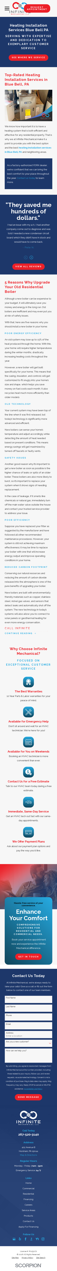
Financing (28, 1199)
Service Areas (28, 1210)
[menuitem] (15, 1257)
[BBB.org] (31, 1239)
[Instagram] (43, 1239)
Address (9, 1033)
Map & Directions (28, 1155)
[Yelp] (19, 1239)
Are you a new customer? (17, 1042)
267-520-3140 (28, 1134)
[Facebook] (25, 1239)
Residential (28, 1194)
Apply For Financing (28, 1227)
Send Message (28, 1097)
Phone (9, 1015)
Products (28, 1216)
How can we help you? (16, 1050)
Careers (28, 1205)
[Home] (20, 8)
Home (29, 1183)
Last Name (10, 1006)
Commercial (28, 1188)
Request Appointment (37, 8)
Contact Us (28, 1221)
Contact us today (26, 178)
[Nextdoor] (37, 1239)
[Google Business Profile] (14, 1239)
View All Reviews (28, 266)
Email (8, 1024)
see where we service (28, 57)
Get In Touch (28, 956)
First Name (10, 998)
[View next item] (31, 257)
